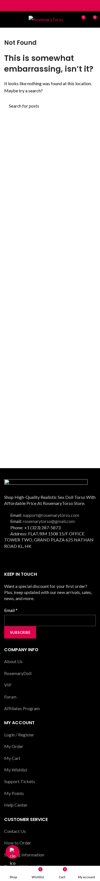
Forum (10, 696)
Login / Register (19, 734)
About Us (13, 661)
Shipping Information (24, 854)
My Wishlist (15, 769)
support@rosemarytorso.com (51, 515)
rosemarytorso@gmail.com (49, 521)
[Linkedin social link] (56, 5)
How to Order (17, 842)
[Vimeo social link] (53, 559)
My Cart (12, 758)
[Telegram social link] (63, 5)
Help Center (16, 804)
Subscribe (20, 632)
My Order (13, 746)
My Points (14, 793)
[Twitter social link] (44, 5)
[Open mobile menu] (6, 19)
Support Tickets (19, 781)
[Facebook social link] (37, 5)
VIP (7, 684)
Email (11, 610)
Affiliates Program (22, 708)
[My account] (71, 19)
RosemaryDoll (17, 673)
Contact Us (15, 831)
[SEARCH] (88, 106)
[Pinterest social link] (50, 5)
